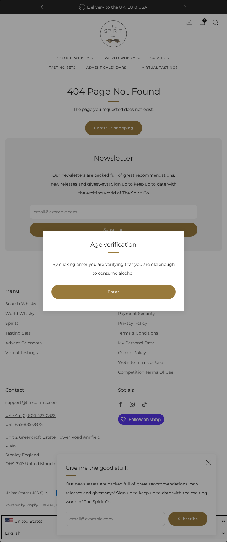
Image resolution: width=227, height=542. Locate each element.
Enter (113, 292)
